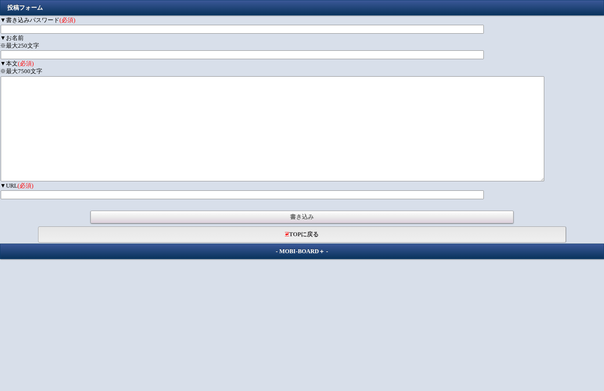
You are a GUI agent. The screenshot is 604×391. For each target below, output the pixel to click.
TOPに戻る (304, 234)
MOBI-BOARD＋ (302, 251)
